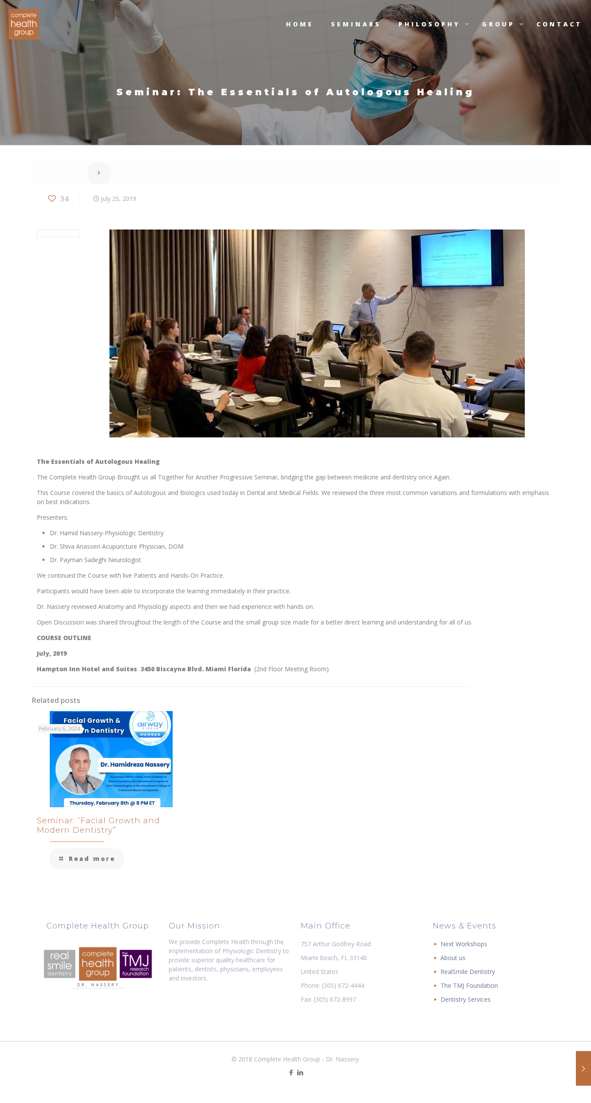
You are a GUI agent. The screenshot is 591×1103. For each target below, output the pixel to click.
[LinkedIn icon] (300, 1072)
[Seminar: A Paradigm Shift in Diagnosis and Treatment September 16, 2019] (583, 1068)
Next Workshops (463, 944)
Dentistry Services (465, 999)
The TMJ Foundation (469, 985)
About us (453, 958)
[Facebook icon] (291, 1072)
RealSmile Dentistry (467, 971)
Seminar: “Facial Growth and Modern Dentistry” (98, 825)
